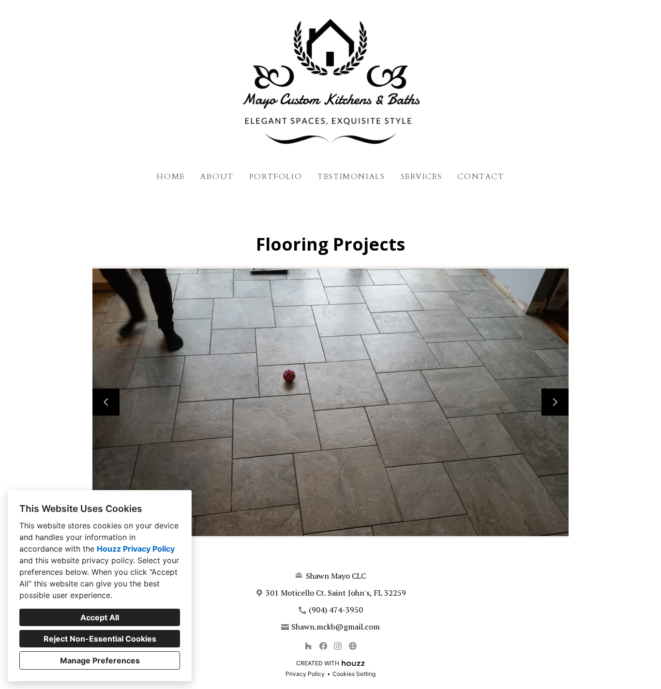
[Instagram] (338, 646)
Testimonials (351, 176)
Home (170, 176)
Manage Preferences (100, 660)
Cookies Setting (354, 673)
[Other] (352, 646)
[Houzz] (308, 646)
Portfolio (275, 176)
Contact (480, 176)
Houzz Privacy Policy (136, 549)
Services (421, 176)
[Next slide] (555, 402)
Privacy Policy (305, 673)
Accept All (99, 617)
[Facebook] (323, 646)
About (217, 176)
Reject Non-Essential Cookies (100, 639)
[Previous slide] (106, 402)
